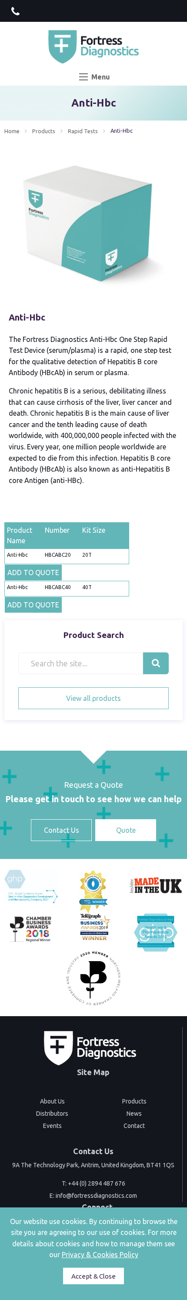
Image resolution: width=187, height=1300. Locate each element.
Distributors (52, 1113)
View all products (93, 698)
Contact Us (61, 830)
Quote (126, 830)
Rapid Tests (83, 131)
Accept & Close (93, 1276)
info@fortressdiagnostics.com (96, 1195)
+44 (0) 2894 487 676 (96, 1183)
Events (52, 1125)
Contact (134, 1125)
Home (12, 131)
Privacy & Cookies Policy (100, 1255)
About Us (52, 1101)
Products (43, 131)
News (134, 1113)
